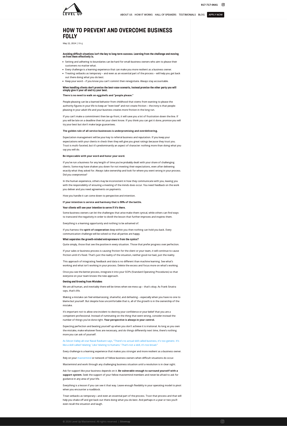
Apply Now (216, 14)
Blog (201, 15)
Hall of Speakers (165, 15)
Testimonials (187, 15)
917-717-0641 (209, 5)
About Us (126, 15)
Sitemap (125, 421)
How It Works (144, 15)
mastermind (84, 358)
